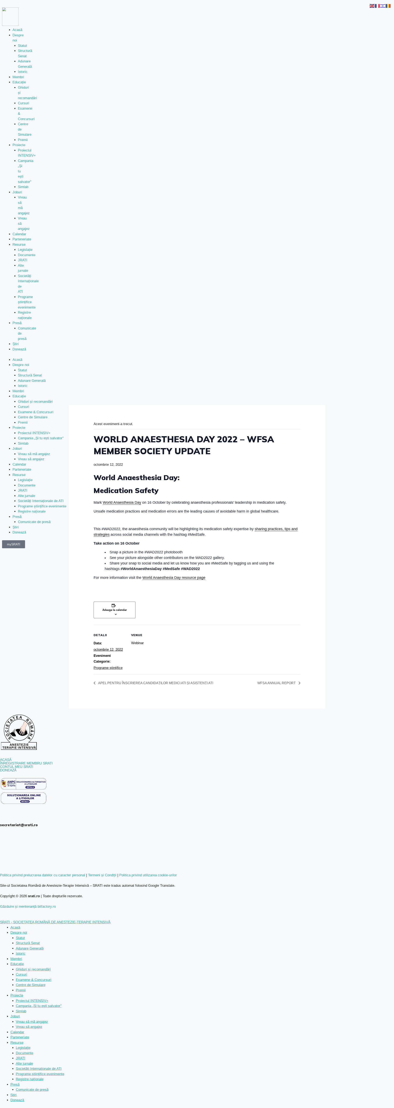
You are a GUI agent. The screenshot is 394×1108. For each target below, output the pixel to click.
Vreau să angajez (31, 459)
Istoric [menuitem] (20, 953)
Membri (18, 77)
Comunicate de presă (34, 522)
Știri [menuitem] (13, 1095)
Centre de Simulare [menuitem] (30, 985)
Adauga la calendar (114, 609)
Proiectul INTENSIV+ (34, 433)
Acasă (17, 30)
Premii (23, 140)
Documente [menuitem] (24, 1053)
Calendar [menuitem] (17, 1032)
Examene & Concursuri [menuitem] (33, 980)
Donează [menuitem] (17, 1100)
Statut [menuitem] (20, 938)
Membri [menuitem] (16, 959)
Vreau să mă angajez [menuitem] (32, 1022)
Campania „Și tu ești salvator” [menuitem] (39, 1006)
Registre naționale (32, 511)
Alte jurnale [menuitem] (24, 1064)
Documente (26, 255)
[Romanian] (388, 6)
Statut (22, 46)
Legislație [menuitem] (23, 1048)
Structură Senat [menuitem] (28, 943)
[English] (372, 6)
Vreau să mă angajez (34, 454)
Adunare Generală (32, 381)
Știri (16, 344)
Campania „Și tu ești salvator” (41, 438)
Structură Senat (30, 375)
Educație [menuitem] (17, 964)
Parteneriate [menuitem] (19, 1037)
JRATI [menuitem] (20, 1058)
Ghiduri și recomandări (35, 402)
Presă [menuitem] (14, 1084)
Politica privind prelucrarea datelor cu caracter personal (42, 875)
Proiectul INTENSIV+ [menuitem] (32, 1001)
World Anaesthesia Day (122, 502)
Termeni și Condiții (102, 875)
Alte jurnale (26, 496)
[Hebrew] (383, 6)
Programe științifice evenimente (27, 302)
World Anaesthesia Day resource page (173, 578)
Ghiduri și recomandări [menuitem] (33, 969)
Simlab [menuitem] (21, 1011)
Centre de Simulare (32, 417)
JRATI (22, 260)
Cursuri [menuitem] (21, 974)
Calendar (19, 234)
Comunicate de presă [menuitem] (32, 1090)
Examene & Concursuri (35, 412)
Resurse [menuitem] (16, 1043)
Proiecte (19, 145)
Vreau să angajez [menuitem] (29, 1027)
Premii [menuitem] (21, 990)
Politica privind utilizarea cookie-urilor (148, 875)
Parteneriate (22, 239)
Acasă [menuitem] (15, 927)
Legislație (25, 250)
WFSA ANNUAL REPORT (277, 683)
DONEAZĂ (8, 770)
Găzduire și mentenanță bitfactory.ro (28, 906)
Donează (19, 349)
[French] (377, 6)
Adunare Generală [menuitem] (30, 948)
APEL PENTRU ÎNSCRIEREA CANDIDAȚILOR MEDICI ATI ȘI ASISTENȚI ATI (155, 683)
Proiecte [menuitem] (16, 995)
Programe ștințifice (108, 668)
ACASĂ (5, 760)
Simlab (23, 187)
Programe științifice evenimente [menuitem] (40, 1074)
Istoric (22, 72)
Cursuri (23, 103)
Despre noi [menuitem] (18, 933)
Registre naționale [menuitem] (30, 1079)
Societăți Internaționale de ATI (41, 501)
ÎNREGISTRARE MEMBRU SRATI (26, 763)
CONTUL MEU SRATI (16, 767)
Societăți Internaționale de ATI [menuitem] (39, 1069)
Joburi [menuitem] (15, 1016)
